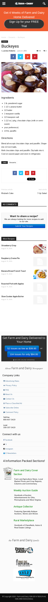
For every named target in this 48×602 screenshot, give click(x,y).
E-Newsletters (10, 453)
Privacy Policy (11, 385)
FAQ (7, 390)
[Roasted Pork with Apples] (40, 287)
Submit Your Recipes (24, 226)
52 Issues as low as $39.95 (21, 348)
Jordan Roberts (9, 51)
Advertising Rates (12, 381)
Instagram (9, 449)
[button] (44, 3)
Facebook (8, 440)
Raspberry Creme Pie (10, 258)
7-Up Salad (42, 193)
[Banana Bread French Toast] (40, 274)
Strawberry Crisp (8, 245)
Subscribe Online (12, 408)
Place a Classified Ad (13, 403)
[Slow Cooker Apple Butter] (40, 299)
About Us (8, 394)
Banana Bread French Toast (13, 271)
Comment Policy (11, 412)
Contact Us (9, 399)
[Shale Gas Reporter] (24, 566)
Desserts (4, 41)
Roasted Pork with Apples (12, 284)
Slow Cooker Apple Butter (12, 296)
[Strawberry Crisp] (40, 249)
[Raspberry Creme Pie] (40, 261)
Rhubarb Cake (7, 193)
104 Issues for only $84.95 (24, 354)
